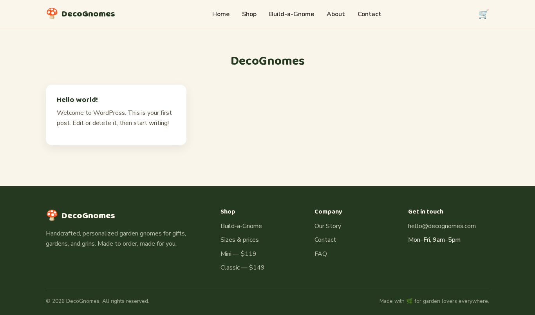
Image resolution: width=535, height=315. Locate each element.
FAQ (320, 254)
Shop (249, 14)
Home (221, 14)
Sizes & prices (240, 239)
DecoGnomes (80, 14)
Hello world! (77, 100)
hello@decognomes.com (442, 226)
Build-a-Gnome (291, 14)
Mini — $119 (239, 254)
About (336, 14)
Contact (369, 14)
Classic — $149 (243, 267)
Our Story (327, 226)
